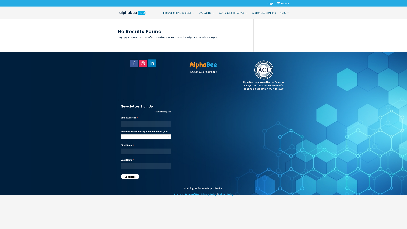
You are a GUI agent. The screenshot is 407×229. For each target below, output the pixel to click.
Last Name (127, 159)
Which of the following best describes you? (144, 131)
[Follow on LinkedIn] (152, 63)
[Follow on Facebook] (134, 63)
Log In (270, 3)
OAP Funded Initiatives (232, 13)
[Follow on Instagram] (143, 63)
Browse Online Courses (177, 13)
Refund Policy (226, 194)
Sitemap (178, 194)
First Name (127, 145)
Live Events (205, 13)
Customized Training (264, 13)
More (283, 13)
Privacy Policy (209, 194)
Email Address (129, 117)
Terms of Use (192, 194)
